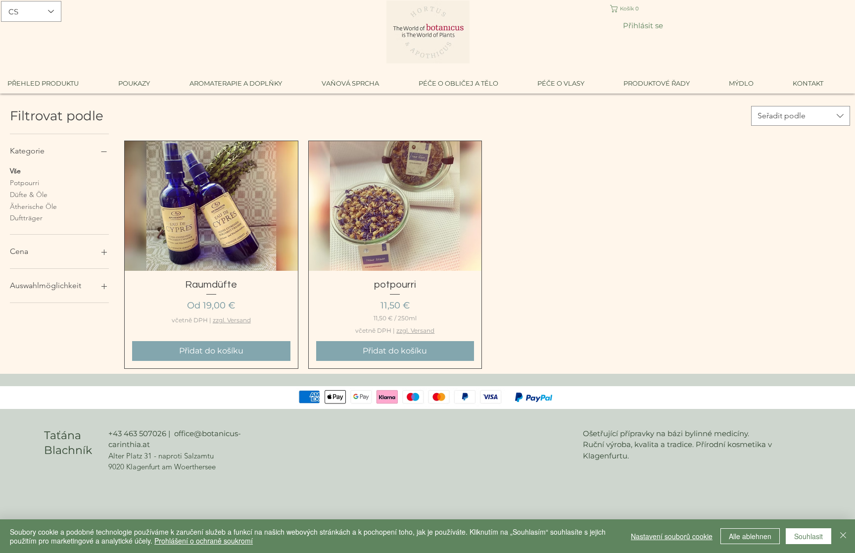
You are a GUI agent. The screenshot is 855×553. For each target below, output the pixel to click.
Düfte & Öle (29, 194)
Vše (15, 170)
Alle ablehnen (750, 536)
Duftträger (26, 217)
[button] (630, 8)
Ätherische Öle (33, 206)
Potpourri (24, 182)
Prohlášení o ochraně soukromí (203, 541)
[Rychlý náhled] (211, 206)
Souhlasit (808, 536)
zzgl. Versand (232, 320)
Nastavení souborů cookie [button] (671, 536)
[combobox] (800, 116)
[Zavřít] (843, 536)
